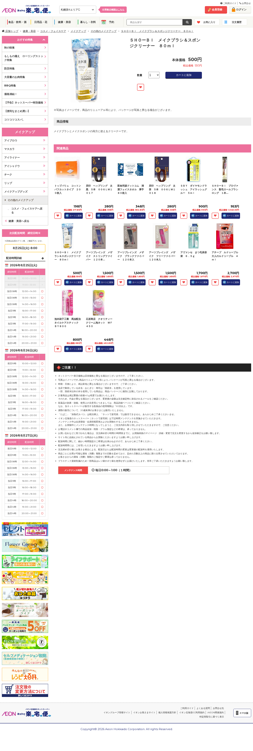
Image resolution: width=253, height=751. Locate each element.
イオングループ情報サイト (117, 712)
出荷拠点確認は (113, 9)
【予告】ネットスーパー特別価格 (23, 102)
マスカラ (9, 149)
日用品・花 (40, 22)
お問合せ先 (218, 708)
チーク (8, 174)
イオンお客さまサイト (144, 712)
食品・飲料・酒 (17, 22)
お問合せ (246, 3)
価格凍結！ (10, 94)
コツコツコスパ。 (14, 119)
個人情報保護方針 (167, 712)
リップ (8, 183)
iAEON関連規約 (215, 712)
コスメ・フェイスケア (53, 31)
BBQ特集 (10, 85)
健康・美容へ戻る (19, 221)
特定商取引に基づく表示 (211, 716)
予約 (111, 22)
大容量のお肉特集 (14, 77)
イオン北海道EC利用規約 (191, 712)
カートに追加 (184, 75)
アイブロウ (10, 140)
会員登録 (217, 9)
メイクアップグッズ (16, 191)
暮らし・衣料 (88, 22)
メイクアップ (78, 31)
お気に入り (209, 22)
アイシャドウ (12, 166)
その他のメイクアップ (103, 31)
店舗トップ (11, 31)
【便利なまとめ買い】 (17, 111)
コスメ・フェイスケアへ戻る (26, 210)
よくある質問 (203, 708)
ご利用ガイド (229, 3)
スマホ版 (243, 713)
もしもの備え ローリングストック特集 (23, 58)
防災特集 (9, 68)
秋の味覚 (9, 47)
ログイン (241, 9)
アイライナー (12, 157)
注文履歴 (237, 22)
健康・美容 (64, 22)
